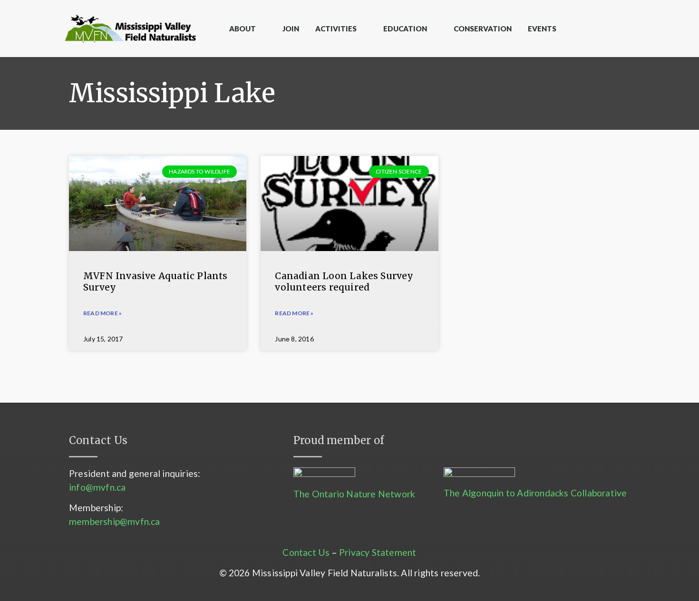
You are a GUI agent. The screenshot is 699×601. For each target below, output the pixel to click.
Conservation (483, 28)
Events (542, 28)
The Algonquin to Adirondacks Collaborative (535, 492)
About (242, 28)
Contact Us (306, 552)
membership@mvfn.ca (114, 521)
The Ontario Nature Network (354, 493)
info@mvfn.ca (97, 487)
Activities (336, 28)
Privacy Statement (377, 552)
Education (405, 28)
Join (290, 28)
